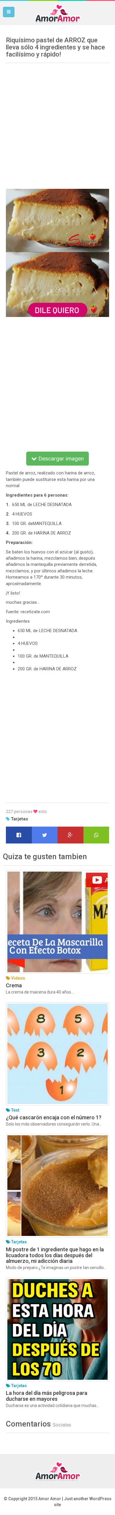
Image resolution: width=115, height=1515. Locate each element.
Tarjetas (19, 819)
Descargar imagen (60, 458)
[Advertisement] (57, 123)
